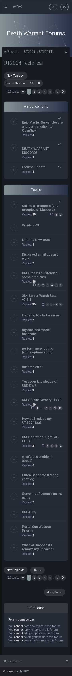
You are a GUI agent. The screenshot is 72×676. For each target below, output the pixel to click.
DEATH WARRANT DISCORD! (35, 151)
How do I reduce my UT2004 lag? (37, 420)
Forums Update (33, 167)
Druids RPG (30, 225)
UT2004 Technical (23, 63)
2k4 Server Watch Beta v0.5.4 (39, 298)
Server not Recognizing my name (42, 495)
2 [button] (34, 91)
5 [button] (50, 91)
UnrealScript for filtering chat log (40, 477)
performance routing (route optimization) (37, 350)
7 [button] (57, 91)
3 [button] (39, 91)
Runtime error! (32, 367)
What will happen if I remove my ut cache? (38, 547)
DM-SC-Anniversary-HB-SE (42, 400)
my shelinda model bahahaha (36, 332)
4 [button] (44, 91)
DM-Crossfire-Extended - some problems (41, 275)
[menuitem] (18, 7)
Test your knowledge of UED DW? (39, 383)
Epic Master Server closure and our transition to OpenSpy (42, 126)
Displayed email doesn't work (40, 256)
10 (60, 408)
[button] (23, 92)
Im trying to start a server (41, 315)
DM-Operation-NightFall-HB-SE (40, 439)
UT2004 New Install (36, 240)
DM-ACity (29, 512)
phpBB (23, 671)
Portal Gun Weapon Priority (36, 529)
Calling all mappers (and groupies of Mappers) (40, 208)
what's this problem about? (37, 459)
